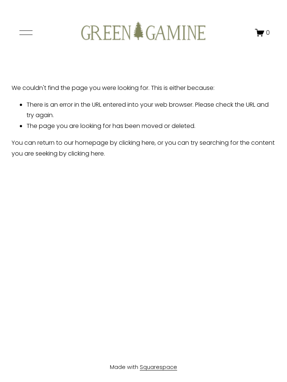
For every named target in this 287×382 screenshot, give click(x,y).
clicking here (137, 142)
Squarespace (158, 367)
